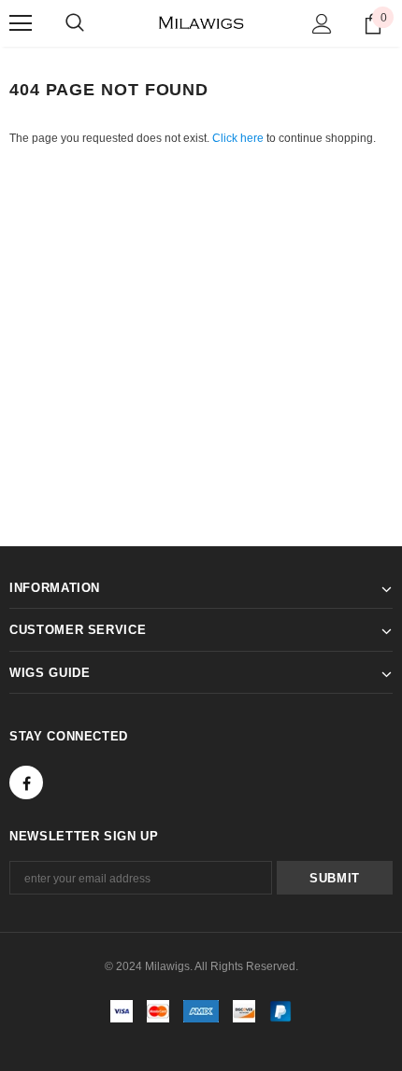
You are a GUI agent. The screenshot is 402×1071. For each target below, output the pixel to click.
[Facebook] (26, 782)
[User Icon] (322, 24)
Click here (239, 138)
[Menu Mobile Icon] (20, 23)
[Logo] (201, 22)
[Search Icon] (74, 23)
